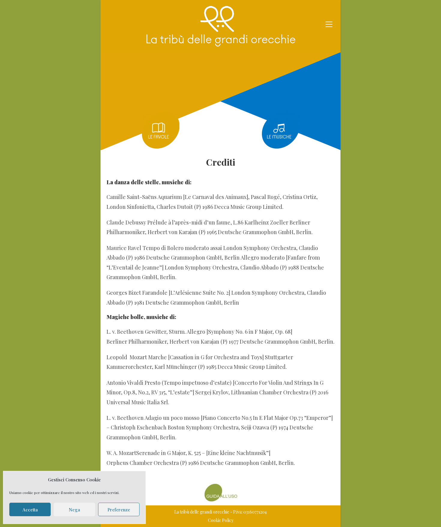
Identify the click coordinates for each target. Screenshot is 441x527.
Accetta (30, 510)
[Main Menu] (328, 23)
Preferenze (118, 510)
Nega (74, 510)
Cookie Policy (220, 520)
